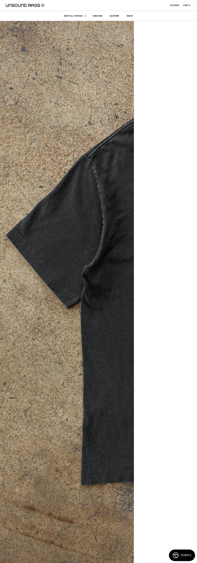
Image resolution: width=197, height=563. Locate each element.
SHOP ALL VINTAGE (73, 16)
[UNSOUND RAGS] (25, 5)
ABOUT (129, 16)
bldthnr (114, 16)
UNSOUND (97, 16)
